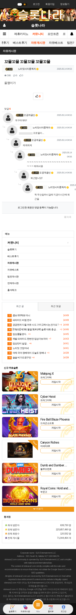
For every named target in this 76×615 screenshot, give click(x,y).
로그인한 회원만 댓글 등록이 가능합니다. (38, 207)
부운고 (43, 492)
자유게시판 (38, 42)
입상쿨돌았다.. (18, 334)
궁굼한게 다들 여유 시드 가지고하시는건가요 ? (33, 324)
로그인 (36, 4)
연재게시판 (13, 283)
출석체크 (11, 290)
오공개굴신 (29, 115)
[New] (20, 381)
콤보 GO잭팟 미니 (19, 315)
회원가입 (49, 4)
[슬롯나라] (38, 14)
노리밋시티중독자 (26, 68)
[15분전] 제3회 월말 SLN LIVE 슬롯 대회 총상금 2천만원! (34, 329)
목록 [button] (68, 217)
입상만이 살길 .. (18, 343)
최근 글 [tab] (20, 306)
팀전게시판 (13, 276)
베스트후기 (20, 42)
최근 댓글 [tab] (56, 306)
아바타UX (45, 446)
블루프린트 (46, 469)
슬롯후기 (11, 249)
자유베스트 (56, 42)
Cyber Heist (48, 396)
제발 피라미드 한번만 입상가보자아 (28, 338)
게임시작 (55, 382)
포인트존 (53, 34)
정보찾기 (64, 4)
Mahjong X (47, 373)
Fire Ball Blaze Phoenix (55, 419)
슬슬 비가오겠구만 (20, 357)
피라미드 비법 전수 (20, 320)
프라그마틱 (46, 377)
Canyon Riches (49, 442)
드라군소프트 (47, 423)
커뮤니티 (38, 34)
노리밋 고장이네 (19, 348)
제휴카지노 (21, 34)
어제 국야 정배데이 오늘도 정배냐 (27, 352)
